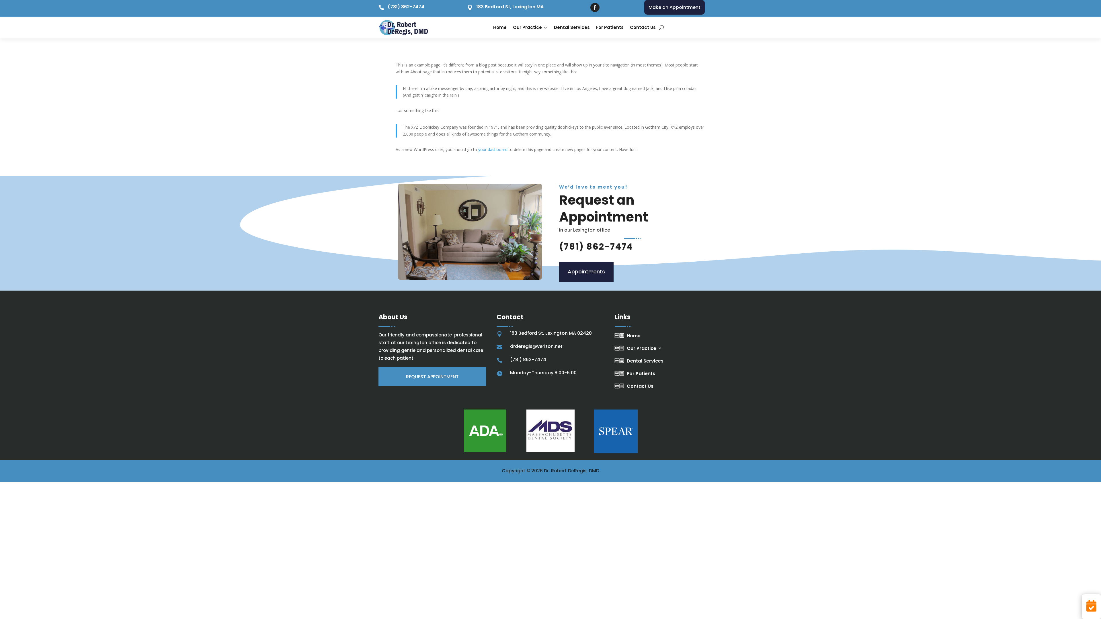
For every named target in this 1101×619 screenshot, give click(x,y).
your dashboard (492, 149)
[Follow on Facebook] (595, 7)
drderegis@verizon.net (536, 346)
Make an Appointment (674, 7)
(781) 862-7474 (406, 6)
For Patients (610, 27)
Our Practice (527, 27)
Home (500, 27)
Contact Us (643, 27)
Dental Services (572, 27)
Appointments (586, 271)
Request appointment (432, 376)
